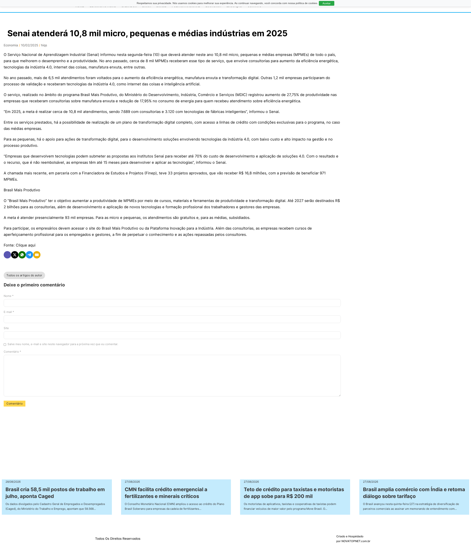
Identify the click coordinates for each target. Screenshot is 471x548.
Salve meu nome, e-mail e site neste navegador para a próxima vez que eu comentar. (63, 344)
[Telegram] (29, 254)
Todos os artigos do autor (24, 275)
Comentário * (12, 351)
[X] (14, 254)
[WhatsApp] (22, 254)
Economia (11, 45)
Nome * (9, 296)
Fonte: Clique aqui (20, 245)
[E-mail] (36, 254)
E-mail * (9, 312)
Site (6, 328)
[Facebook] (7, 254)
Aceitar (327, 3)
